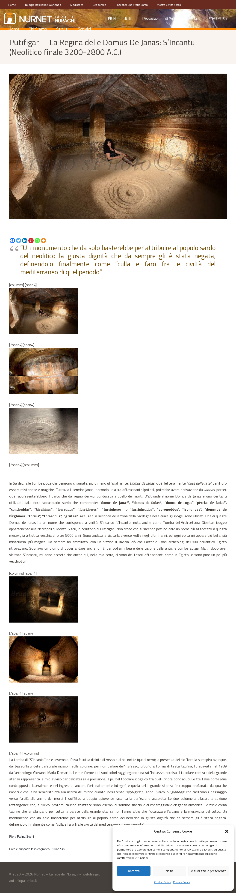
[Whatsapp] (37, 240)
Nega (169, 871)
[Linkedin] (24, 240)
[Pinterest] (31, 240)
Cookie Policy (162, 882)
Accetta (134, 871)
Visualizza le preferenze (209, 871)
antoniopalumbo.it (23, 880)
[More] (43, 240)
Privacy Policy (181, 882)
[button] (226, 831)
